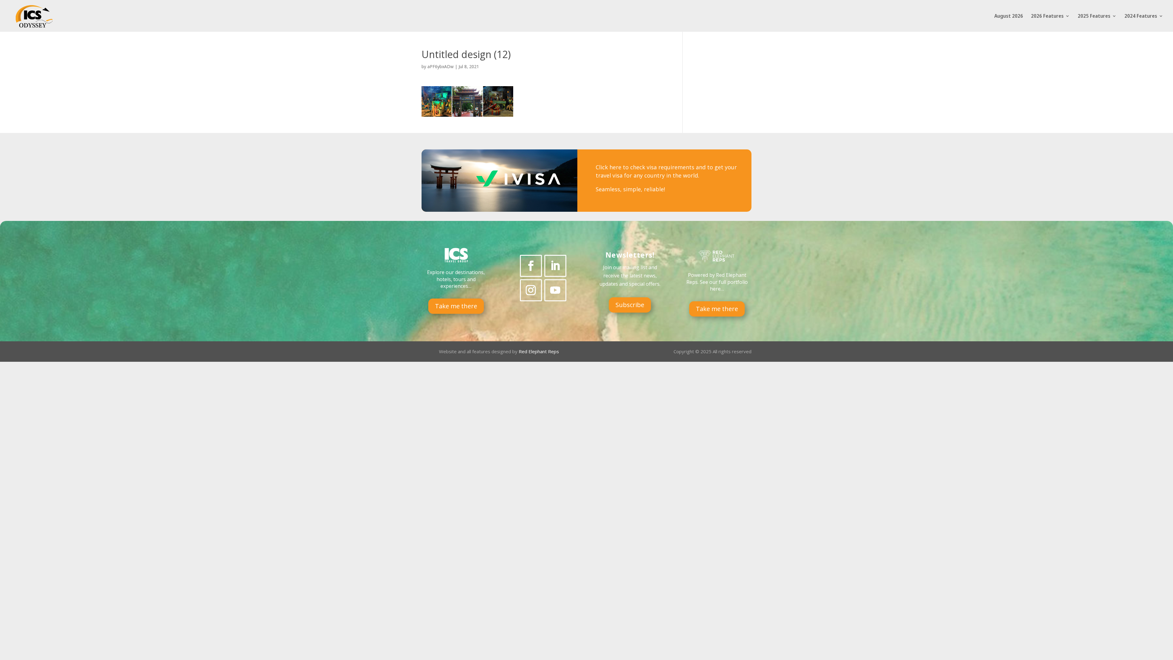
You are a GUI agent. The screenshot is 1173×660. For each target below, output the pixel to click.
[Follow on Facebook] (531, 266)
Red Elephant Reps (539, 351)
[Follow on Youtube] (555, 290)
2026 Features (1047, 16)
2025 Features (1094, 16)
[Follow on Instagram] (531, 290)
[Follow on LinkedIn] (555, 266)
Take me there (456, 306)
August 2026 (1008, 16)
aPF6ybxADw (440, 66)
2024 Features (1140, 16)
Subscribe (630, 305)
